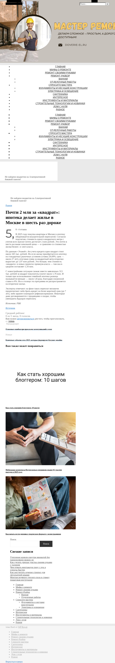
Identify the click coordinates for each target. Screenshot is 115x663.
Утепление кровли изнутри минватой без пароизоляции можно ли (30, 558)
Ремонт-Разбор (60, 75)
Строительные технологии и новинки (60, 103)
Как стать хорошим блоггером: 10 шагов (23, 408)
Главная (60, 66)
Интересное (60, 97)
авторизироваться (25, 319)
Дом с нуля (60, 106)
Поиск (13, 539)
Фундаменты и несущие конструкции (63, 88)
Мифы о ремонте (60, 69)
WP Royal (22, 627)
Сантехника (60, 94)
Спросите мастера (60, 85)
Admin (11, 321)
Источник (10, 308)
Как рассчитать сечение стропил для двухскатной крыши (27, 573)
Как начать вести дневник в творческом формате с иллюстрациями (33, 534)
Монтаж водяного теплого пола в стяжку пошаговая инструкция (30, 578)
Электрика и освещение (63, 91)
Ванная (63, 78)
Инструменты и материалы (60, 100)
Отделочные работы (63, 81)
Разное (60, 109)
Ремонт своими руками (60, 72)
